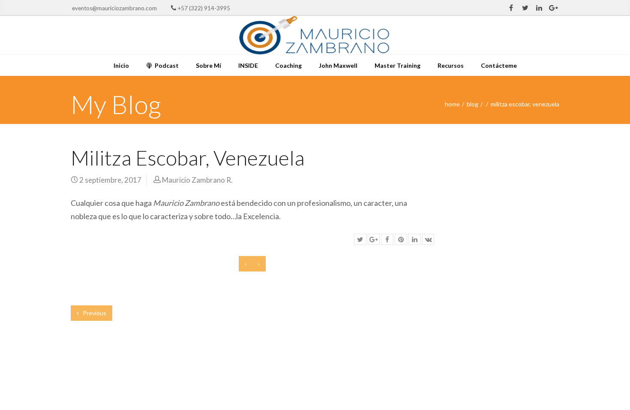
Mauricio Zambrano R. (197, 179)
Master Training (397, 65)
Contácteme (499, 65)
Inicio (121, 65)
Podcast (166, 65)
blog (472, 104)
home (452, 104)
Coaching (288, 65)
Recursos (451, 65)
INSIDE (248, 65)
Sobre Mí (208, 65)
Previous (93, 313)
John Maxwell (338, 65)
